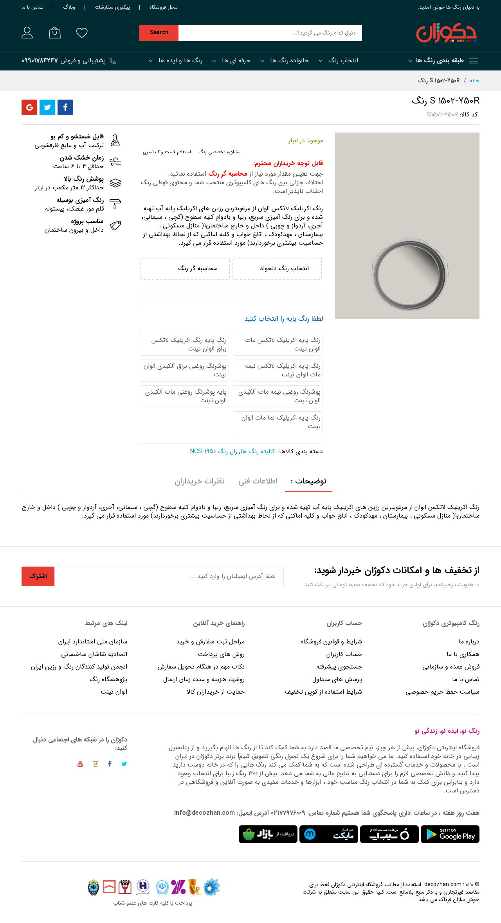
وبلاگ (69, 7)
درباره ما (469, 642)
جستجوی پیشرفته (339, 667)
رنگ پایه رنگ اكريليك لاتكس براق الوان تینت (189, 344)
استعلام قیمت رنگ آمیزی (167, 152)
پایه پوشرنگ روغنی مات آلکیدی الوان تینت (186, 396)
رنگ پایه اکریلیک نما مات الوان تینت (281, 422)
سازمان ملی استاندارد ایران (92, 642)
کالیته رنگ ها (257, 451)
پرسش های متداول (337, 679)
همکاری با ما (463, 654)
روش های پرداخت (221, 654)
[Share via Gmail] (29, 107)
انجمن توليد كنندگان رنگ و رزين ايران (79, 667)
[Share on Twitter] (47, 107)
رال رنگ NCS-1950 (213, 451)
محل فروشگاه (164, 7)
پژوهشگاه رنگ (108, 679)
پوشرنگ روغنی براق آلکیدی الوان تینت (185, 370)
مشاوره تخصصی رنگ (219, 152)
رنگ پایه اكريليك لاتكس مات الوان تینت (283, 344)
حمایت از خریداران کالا (216, 692)
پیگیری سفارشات (112, 7)
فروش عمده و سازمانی (450, 667)
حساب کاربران (343, 654)
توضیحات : (308, 481)
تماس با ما (32, 7)
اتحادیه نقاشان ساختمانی (94, 654)
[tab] (308, 481)
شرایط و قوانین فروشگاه (331, 642)
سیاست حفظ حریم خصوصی (442, 692)
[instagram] (95, 765)
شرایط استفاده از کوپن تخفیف (323, 692)
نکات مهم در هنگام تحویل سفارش (201, 667)
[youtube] (80, 765)
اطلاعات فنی (257, 481)
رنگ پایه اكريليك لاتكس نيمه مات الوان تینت (283, 370)
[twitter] (124, 765)
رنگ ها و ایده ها (180, 60)
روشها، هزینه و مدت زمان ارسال (204, 679)
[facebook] (110, 765)
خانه (474, 80)
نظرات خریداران (200, 481)
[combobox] (270, 33)
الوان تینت (114, 692)
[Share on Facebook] (65, 107)
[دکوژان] (446, 33)
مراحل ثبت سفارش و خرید (210, 642)
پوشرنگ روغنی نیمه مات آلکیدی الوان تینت (279, 396)
